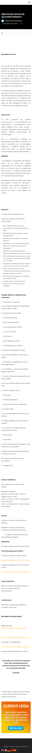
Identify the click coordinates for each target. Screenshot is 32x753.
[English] (2, 750)
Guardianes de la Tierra (10, 23)
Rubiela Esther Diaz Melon (13, 21)
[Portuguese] (11, 750)
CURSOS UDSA (16, 706)
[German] (8, 750)
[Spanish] (14, 750)
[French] (5, 750)
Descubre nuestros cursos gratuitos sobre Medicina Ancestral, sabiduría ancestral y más (16, 717)
